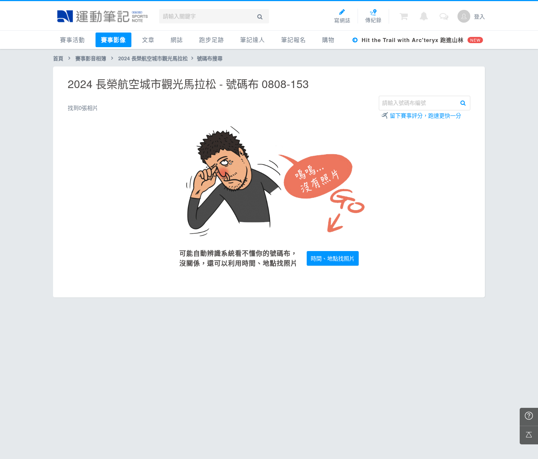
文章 (148, 39)
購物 (328, 39)
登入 (479, 16)
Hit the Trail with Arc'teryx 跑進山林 (420, 40)
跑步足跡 (211, 39)
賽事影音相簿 (90, 58)
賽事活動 (72, 39)
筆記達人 (252, 39)
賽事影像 (113, 39)
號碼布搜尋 (210, 58)
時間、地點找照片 (333, 258)
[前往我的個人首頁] (463, 16)
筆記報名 (293, 39)
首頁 (58, 58)
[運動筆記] (102, 16)
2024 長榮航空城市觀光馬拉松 (153, 58)
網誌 (177, 39)
